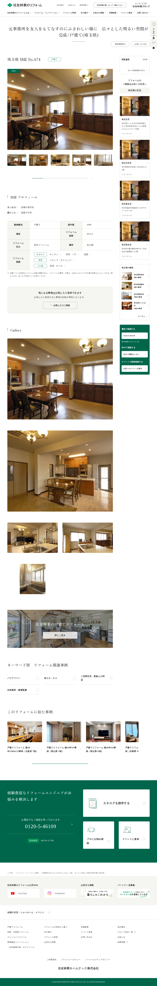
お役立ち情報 (50, 942)
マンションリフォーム (17, 937)
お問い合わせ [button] (142, 13)
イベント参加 (126, 13)
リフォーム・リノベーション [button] (46, 13)
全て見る (141, 316)
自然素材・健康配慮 (17, 690)
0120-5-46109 (129, 336)
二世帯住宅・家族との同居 (93, 678)
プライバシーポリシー (70, 960)
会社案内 (60, 5)
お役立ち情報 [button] (98, 13)
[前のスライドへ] (28, 178)
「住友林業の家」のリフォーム (21, 947)
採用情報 (83, 5)
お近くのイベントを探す (132, 368)
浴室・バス (71, 254)
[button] (37, 178)
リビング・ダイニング (60, 260)
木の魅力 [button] (84, 13)
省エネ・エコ (50, 678)
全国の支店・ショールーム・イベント (25, 912)
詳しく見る (60, 635)
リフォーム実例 (69, 13)
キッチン (54, 254)
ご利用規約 (51, 960)
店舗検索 (112, 13)
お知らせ (71, 5)
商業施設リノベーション (18, 942)
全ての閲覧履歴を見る (136, 70)
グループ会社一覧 (126, 932)
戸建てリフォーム (15, 927)
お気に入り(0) (140, 44)
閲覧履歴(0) (120, 44)
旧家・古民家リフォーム (18, 932)
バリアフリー (13, 678)
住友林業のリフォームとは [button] (18, 13)
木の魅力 (48, 932)
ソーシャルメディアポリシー (97, 960)
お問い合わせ (86, 937)
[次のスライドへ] (92, 178)
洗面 (86, 254)
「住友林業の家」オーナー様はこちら (109, 5)
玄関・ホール (56, 266)
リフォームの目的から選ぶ (55, 927)
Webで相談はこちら (131, 354)
